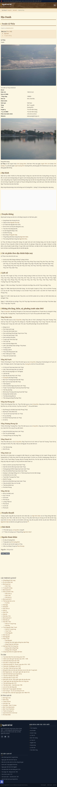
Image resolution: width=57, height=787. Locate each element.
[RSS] (8, 736)
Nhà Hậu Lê (6, 620)
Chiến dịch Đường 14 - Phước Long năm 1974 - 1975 (16, 664)
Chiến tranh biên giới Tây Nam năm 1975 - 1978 (15, 659)
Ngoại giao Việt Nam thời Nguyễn (9, 767)
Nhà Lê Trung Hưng (10, 623)
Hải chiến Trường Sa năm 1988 (11, 662)
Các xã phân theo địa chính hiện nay (13, 37)
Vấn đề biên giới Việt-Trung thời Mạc (10, 757)
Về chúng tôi (43, 785)
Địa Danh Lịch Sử (9, 28)
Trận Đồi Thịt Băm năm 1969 (10, 675)
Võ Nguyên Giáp (13, 234)
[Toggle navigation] (54, 5)
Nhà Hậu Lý (8, 597)
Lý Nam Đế (32, 747)
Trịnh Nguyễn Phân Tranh (10, 627)
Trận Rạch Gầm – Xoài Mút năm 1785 (12, 685)
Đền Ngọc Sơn (7, 698)
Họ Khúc (7, 603)
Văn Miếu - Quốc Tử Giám (9, 705)
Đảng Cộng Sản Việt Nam (11, 644)
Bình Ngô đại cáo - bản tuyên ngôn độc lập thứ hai (16, 672)
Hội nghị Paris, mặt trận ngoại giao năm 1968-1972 (16, 692)
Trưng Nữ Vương (7, 588)
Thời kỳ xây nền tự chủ (9, 601)
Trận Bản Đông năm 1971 (10, 683)
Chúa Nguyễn (8, 633)
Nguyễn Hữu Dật (14, 222)
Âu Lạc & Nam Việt (8, 582)
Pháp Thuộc (6, 638)
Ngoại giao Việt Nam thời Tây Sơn (9, 759)
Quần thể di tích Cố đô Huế (10, 713)
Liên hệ (54, 785)
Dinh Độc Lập (6, 703)
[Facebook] (2, 736)
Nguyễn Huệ (33, 742)
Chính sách (49, 785)
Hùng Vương (33, 745)
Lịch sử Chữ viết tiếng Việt (10, 687)
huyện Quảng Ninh (20, 166)
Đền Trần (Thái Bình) (8, 709)
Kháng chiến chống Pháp (11, 648)
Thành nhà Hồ (7, 701)
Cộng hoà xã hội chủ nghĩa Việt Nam (12, 651)
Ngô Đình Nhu (23, 239)
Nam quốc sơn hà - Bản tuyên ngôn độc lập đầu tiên (16, 679)
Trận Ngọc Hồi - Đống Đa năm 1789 (10, 771)
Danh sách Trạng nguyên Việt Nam (12, 689)
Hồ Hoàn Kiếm (7, 714)
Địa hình (6, 33)
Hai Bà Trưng (33, 733)
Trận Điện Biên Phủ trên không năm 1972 (14, 657)
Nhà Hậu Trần (7, 616)
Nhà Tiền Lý (8, 593)
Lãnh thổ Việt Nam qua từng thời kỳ (12, 674)
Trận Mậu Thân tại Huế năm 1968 (12, 668)
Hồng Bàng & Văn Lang (9, 580)
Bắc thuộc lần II (7, 590)
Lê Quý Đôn (7, 311)
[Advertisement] (28, 200)
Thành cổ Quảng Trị (8, 711)
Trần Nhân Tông (34, 750)
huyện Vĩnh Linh (45, 163)
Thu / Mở (9, 31)
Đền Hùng (5, 699)
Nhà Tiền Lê (6, 608)
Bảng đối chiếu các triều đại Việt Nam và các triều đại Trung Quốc (20, 670)
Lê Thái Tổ (32, 740)
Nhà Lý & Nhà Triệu (8, 591)
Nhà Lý (5, 610)
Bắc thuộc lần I (7, 584)
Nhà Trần (5, 612)
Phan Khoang (20, 546)
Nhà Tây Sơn (6, 635)
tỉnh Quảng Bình (21, 163)
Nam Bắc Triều (7, 621)
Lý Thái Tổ (32, 735)
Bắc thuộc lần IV (7, 618)
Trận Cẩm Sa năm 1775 (7, 774)
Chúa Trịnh (8, 631)
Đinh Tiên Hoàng (34, 737)
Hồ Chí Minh (33, 730)
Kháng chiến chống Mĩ (11, 650)
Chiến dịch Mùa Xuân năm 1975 (11, 660)
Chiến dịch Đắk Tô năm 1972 (10, 677)
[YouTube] (5, 736)
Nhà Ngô (5, 605)
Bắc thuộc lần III (7, 599)
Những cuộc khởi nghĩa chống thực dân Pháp (17, 642)
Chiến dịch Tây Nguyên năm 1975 (11, 666)
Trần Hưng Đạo (33, 728)
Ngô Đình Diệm (24, 237)
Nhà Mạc (7, 625)
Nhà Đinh (5, 606)
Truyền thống (8, 35)
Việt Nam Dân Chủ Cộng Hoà (10, 646)
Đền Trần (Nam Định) (8, 707)
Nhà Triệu (8, 586)
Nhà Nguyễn (6, 636)
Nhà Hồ (5, 614)
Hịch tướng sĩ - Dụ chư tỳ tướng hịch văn (13, 690)
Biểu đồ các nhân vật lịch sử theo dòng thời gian (12, 762)
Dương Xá (27, 364)
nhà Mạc (8, 520)
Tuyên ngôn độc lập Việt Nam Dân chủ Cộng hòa (16, 681)
